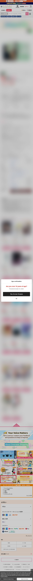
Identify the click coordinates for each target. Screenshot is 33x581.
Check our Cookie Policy (8, 579)
